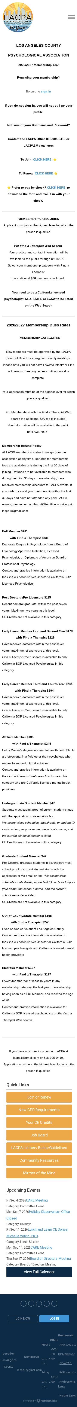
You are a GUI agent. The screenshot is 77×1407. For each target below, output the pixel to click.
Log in (54, 1318)
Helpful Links (67, 1395)
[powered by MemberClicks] (38, 1401)
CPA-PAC (65, 1363)
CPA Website (66, 1354)
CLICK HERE (56, 187)
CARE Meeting (37, 1200)
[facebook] (24, 1304)
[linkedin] (54, 1304)
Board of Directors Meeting (50, 1259)
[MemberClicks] (18, 17)
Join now (23, 1318)
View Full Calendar (39, 1272)
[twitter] (31, 1304)
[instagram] (39, 1304)
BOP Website (67, 1372)
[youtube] (47, 1304)
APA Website (67, 1344)
